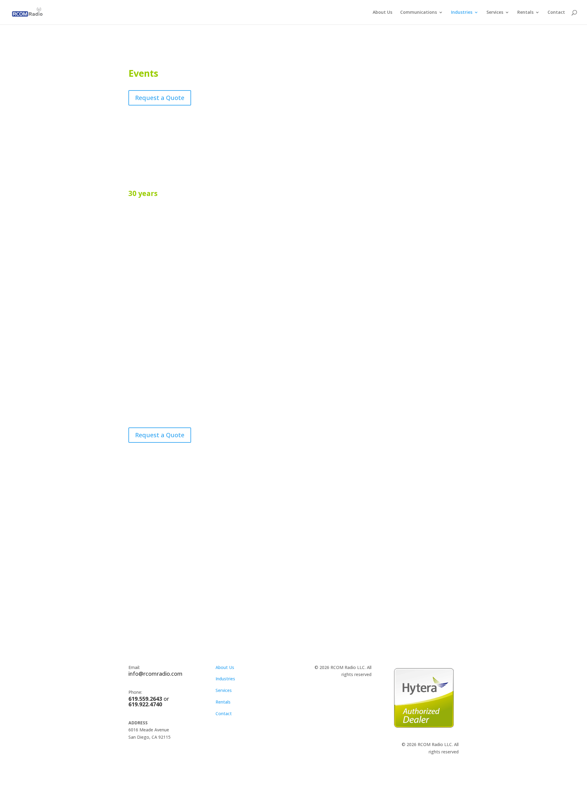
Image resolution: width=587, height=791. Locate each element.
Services (494, 12)
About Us (382, 12)
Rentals (525, 12)
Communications (418, 12)
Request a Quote (159, 98)
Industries (461, 12)
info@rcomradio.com (155, 673)
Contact (556, 12)
